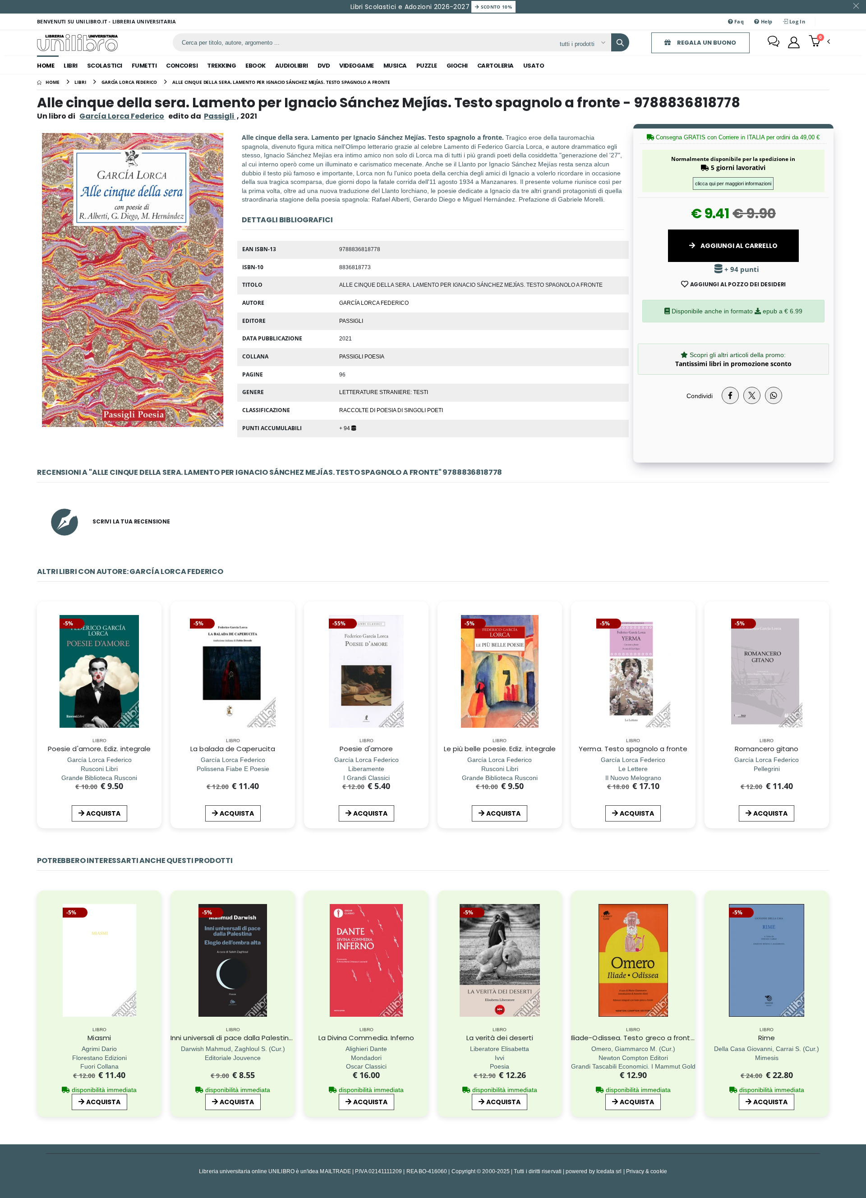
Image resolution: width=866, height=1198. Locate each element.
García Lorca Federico (121, 116)
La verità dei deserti (500, 1037)
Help (765, 21)
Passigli (351, 320)
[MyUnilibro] (794, 42)
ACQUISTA (103, 813)
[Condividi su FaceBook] (730, 395)
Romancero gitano (766, 748)
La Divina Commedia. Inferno (366, 1037)
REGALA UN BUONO (706, 42)
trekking (221, 65)
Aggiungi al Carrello (738, 245)
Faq (738, 21)
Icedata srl (609, 1171)
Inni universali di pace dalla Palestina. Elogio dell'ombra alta (269, 1037)
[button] (819, 41)
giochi (457, 65)
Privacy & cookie (646, 1171)
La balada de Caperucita (232, 748)
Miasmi (99, 1037)
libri (71, 65)
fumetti (144, 65)
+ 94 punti (741, 269)
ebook (255, 65)
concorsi (182, 65)
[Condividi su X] (751, 395)
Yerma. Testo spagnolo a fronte (633, 748)
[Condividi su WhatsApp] (773, 395)
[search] (620, 42)
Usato (533, 65)
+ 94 (345, 427)
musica (395, 65)
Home (45, 65)
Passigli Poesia (361, 356)
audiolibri (291, 65)
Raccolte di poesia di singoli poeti (391, 409)
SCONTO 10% (495, 7)
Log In (796, 21)
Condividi (699, 395)
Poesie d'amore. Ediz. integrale (99, 748)
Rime (766, 1037)
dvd (324, 65)
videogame (356, 65)
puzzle (426, 65)
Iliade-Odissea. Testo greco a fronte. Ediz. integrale (658, 1037)
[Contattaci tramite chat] (773, 42)
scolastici (104, 65)
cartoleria (495, 65)
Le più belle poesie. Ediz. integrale (500, 748)
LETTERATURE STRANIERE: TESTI (383, 391)
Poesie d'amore (366, 748)
